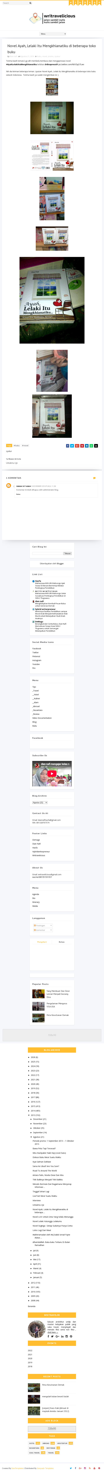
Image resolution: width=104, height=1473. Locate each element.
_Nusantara (37, 710)
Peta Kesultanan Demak (58, 1015)
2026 (33, 1057)
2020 (33, 1084)
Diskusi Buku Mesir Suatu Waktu (47, 1157)
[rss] (90, 3)
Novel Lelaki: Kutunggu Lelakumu (47, 1221)
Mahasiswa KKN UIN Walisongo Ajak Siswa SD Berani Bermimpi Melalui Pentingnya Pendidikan (50, 585)
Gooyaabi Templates (45, 1468)
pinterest (36, 656)
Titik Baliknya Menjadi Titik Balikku (48, 1179)
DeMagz (39, 621)
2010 (33, 1291)
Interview (37, 1200)
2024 (33, 1066)
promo (50, 56)
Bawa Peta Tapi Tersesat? (44, 1148)
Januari (36, 1277)
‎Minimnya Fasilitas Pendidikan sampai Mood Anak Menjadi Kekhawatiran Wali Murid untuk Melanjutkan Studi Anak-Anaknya (51, 615)
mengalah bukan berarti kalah (55, 1396)
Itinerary (36, 902)
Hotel (31, 1443)
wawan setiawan (23, 486)
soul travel (34, 1453)
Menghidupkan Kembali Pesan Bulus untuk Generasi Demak (50, 604)
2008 (33, 1300)
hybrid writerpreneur (45, 609)
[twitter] (71, 3)
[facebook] (76, 3)
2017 (33, 1097)
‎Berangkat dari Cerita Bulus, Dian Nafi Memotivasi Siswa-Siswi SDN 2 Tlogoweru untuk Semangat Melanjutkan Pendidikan (50, 627)
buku (39, 56)
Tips (34, 687)
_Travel (35, 690)
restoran (51, 1448)
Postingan (40, 925)
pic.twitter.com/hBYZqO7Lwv (71, 64)
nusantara (34, 1448)
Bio (33, 898)
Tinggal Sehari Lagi (41, 1191)
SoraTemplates (18, 1468)
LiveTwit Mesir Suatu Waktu (45, 1196)
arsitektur (62, 1443)
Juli (34, 1250)
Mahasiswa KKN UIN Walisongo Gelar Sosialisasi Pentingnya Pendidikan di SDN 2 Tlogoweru (50, 595)
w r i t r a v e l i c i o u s (46, 591)
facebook (36, 648)
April (35, 1264)
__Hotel (35, 694)
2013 (33, 1115)
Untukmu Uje (38, 1205)
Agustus (37, 1137)
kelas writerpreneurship (62, 942)
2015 (33, 1106)
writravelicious (38, 855)
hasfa (35, 847)
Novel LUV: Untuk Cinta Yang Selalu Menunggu (53, 1217)
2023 (33, 1070)
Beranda (31, 1306)
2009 (33, 1296)
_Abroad (36, 706)
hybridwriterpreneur (41, 851)
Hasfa (38, 581)
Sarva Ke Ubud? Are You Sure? (46, 1166)
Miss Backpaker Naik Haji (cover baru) (49, 1153)
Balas (18, 494)
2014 (33, 1110)
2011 (33, 1287)
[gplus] (80, 3)
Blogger (60, 563)
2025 (33, 1061)
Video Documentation (42, 718)
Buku (34, 726)
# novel (25, 445)
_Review (35, 714)
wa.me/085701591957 (42, 877)
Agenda (35, 894)
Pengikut (42, 942)
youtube (36, 664)
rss (33, 668)
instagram (36, 660)
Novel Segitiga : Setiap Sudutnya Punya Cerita (52, 1225)
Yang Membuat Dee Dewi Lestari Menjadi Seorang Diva (58, 994)
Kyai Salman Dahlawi (42, 1161)
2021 (33, 1079)
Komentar (40, 930)
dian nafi (39, 601)
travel (51, 1453)
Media (35, 906)
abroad (46, 1443)
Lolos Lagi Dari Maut (42, 1230)
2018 (33, 1093)
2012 (33, 1282)
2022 (33, 1075)
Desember (38, 1119)
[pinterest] (99, 3)
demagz (36, 840)
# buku (17, 445)
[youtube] (94, 3)
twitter (35, 652)
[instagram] (85, 3)
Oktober (37, 1128)
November (38, 1123)
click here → (53, 1332)
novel (44, 56)
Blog (34, 722)
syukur (57, 56)
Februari (37, 1273)
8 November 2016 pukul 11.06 (44, 486)
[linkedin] (62, 1336)
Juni (35, 1255)
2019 (33, 1088)
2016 (33, 1101)
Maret (36, 1268)
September (38, 1132)
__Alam (35, 702)
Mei (35, 1259)
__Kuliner (36, 698)
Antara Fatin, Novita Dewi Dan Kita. (48, 1175)
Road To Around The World (45, 1170)
